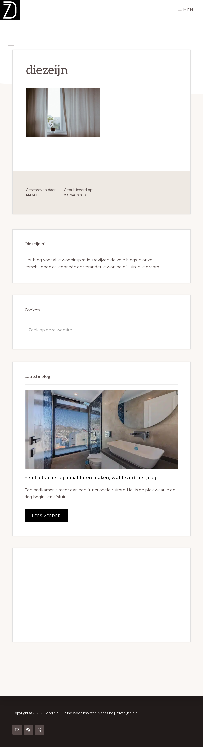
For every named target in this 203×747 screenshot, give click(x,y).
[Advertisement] (101, 595)
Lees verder (50, 517)
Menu (190, 9)
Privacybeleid (127, 713)
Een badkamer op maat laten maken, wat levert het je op (91, 478)
